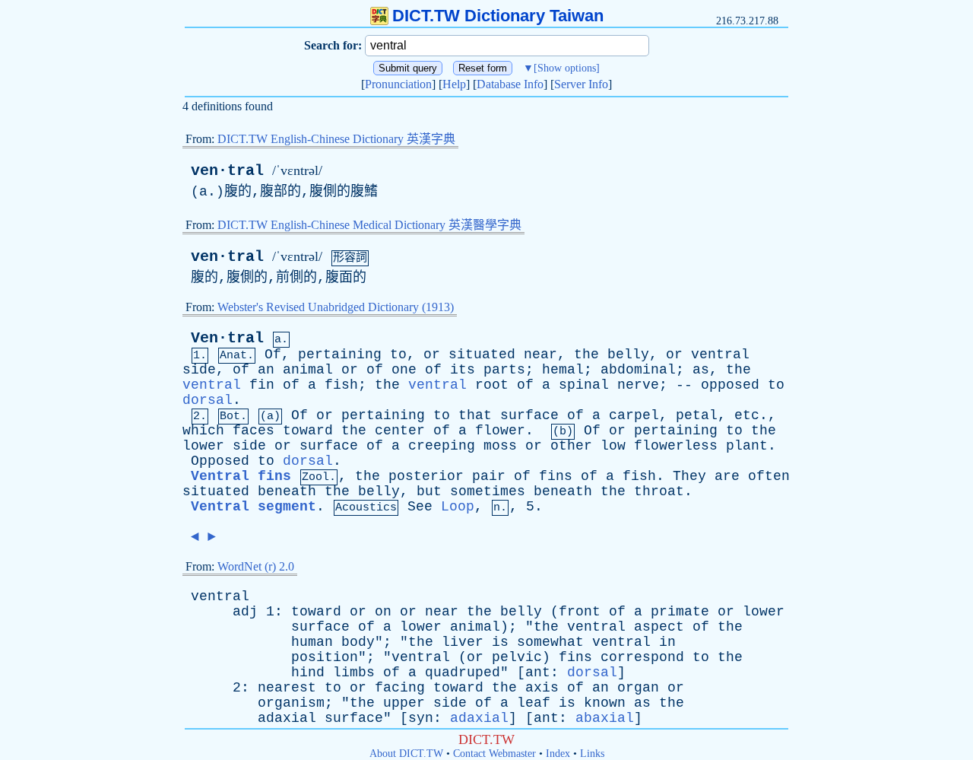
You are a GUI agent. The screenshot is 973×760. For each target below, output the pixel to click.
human (312, 642)
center (400, 430)
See (420, 506)
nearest (287, 687)
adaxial (287, 718)
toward (308, 430)
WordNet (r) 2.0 (255, 566)
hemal (563, 369)
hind (308, 672)
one (404, 369)
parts (504, 369)
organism (291, 703)
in (667, 642)
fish (341, 385)
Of (273, 354)
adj (245, 611)
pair (489, 476)
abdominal (638, 369)
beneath (287, 491)
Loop (457, 506)
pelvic (517, 657)
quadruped (462, 672)
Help (454, 84)
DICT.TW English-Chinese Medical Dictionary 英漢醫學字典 (369, 224)
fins (555, 476)
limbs (354, 672)
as (701, 369)
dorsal (207, 400)
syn (420, 718)
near (540, 354)
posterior (426, 476)
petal (697, 415)
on (383, 611)
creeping (441, 445)
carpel (634, 415)
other (571, 445)
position (324, 657)
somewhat (550, 642)
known (605, 703)
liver (462, 642)
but (429, 491)
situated (481, 354)
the (586, 354)
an (266, 369)
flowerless (676, 445)
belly (628, 354)
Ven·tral (227, 338)
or (431, 354)
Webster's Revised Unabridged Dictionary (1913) (335, 307)
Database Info (510, 84)
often (769, 476)
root (492, 385)
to (398, 354)
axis (542, 687)
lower (203, 445)
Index (558, 753)
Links (592, 753)
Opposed (220, 461)
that (475, 415)
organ (638, 687)
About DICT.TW (406, 753)
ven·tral (227, 171)
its (462, 369)
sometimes (487, 491)
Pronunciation (398, 84)
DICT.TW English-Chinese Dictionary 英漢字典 (336, 138)
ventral (720, 354)
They (689, 476)
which (203, 430)
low (613, 445)
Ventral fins (241, 476)
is (500, 642)
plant (747, 445)
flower (500, 430)
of (241, 369)
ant (537, 672)
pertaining (340, 354)
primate (680, 611)
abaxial (604, 718)
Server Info (581, 84)
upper (404, 703)
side (199, 369)
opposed (730, 385)
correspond (642, 657)
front (580, 611)
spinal (584, 385)
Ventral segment (253, 506)
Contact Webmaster (494, 753)
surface (529, 415)
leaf (533, 703)
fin (261, 385)
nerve (638, 385)
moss (500, 445)
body (358, 642)
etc (746, 415)
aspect (659, 626)
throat (659, 491)
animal (308, 369)
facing (400, 687)
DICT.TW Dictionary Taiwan (498, 15)
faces (253, 430)
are (727, 476)
